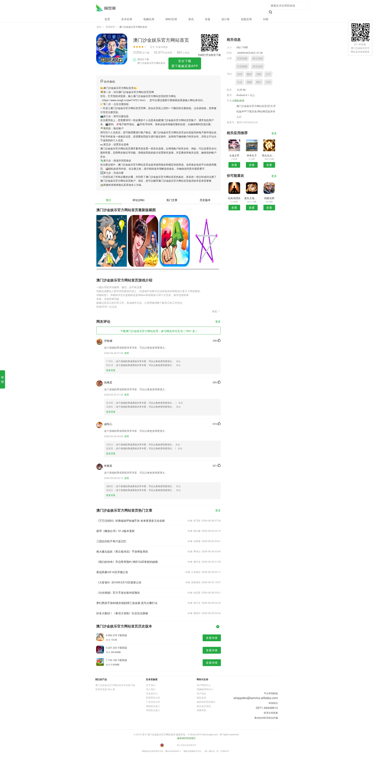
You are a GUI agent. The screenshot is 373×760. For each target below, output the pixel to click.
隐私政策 (239, 100)
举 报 (2, 379)
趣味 (249, 74)
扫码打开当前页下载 (209, 55)
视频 (249, 82)
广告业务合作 (153, 701)
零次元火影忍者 (269, 155)
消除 (258, 74)
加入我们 (150, 689)
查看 (234, 165)
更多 (218, 321)
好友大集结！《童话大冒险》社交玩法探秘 (122, 613)
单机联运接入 (153, 710)
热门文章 (171, 200)
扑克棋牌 (242, 66)
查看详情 (212, 638)
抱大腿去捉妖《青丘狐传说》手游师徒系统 (122, 551)
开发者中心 (152, 693)
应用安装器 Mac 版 (105, 689)
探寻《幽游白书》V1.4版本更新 (115, 531)
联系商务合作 (153, 697)
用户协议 (201, 693)
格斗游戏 (258, 58)
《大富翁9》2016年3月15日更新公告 (118, 582)
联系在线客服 (271, 712)
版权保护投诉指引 (206, 701)
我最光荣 (269, 198)
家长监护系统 (204, 706)
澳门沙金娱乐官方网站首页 (106, 8)
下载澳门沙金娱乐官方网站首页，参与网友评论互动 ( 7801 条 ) (158, 331)
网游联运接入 (153, 706)
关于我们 (150, 685)
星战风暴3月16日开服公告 (112, 572)
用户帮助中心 (204, 685)
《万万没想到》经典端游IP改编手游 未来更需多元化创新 (130, 520)
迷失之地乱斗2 (251, 198)
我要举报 (201, 710)
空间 (268, 82)
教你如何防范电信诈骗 (266, 717)
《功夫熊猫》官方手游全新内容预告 (118, 592)
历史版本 (205, 200)
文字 (268, 74)
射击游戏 (258, 66)
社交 (239, 82)
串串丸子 (252, 155)
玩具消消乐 (234, 198)
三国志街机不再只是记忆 (111, 541)
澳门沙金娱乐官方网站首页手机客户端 (115, 685)
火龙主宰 (234, 155)
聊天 (258, 82)
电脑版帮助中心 (205, 689)
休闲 (239, 74)
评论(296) (138, 200)
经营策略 (242, 58)
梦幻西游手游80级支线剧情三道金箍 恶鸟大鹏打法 (126, 603)
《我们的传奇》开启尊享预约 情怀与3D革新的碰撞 (127, 562)
